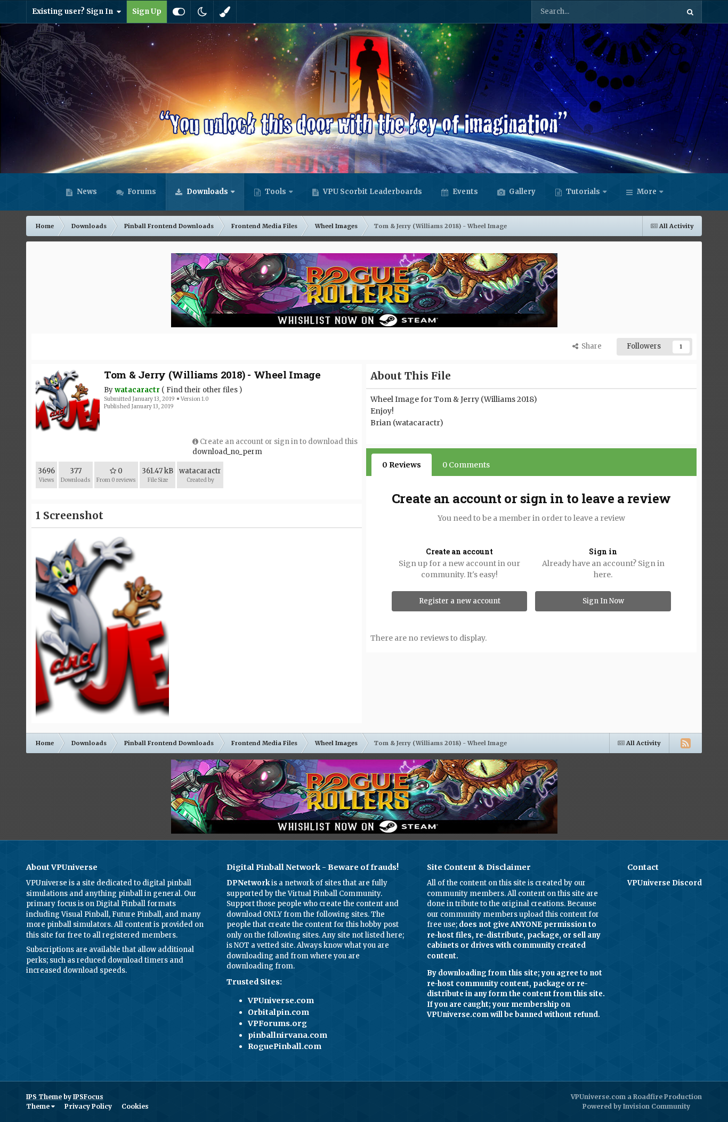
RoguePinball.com (284, 1046)
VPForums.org (277, 1023)
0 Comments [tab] (466, 465)
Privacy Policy (88, 1106)
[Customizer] (178, 12)
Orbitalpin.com (278, 1012)
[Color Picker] (225, 12)
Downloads (206, 191)
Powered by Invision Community (636, 1106)
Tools (275, 191)
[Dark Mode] (202, 12)
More (646, 191)
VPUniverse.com (281, 1000)
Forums (141, 191)
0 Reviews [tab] (401, 465)
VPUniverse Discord (664, 882)
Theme (38, 1106)
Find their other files (202, 389)
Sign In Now (603, 601)
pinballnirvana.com (287, 1035)
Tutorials (582, 191)
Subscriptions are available (73, 949)
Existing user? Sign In (74, 11)
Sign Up (146, 11)
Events (464, 191)
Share (590, 346)
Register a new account (459, 601)
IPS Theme (44, 1097)
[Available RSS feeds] (685, 743)
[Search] (690, 12)
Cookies (135, 1106)
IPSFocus (88, 1097)
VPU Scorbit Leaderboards (371, 191)
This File (650, 11)
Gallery (521, 191)
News (86, 191)
